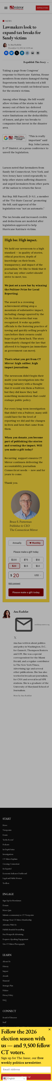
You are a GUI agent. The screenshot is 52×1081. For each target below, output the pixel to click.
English (11, 1078)
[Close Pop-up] (49, 1029)
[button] (26, 540)
